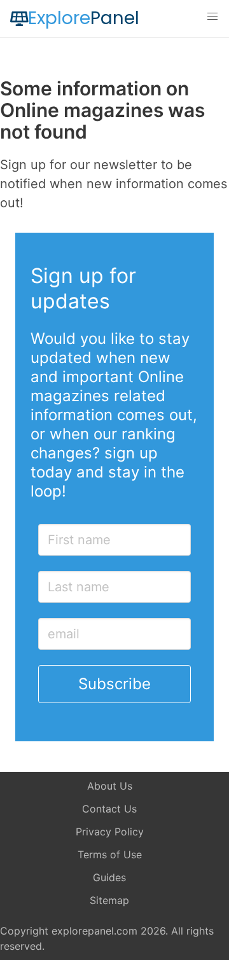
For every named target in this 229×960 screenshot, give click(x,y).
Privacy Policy (110, 831)
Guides (109, 877)
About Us (109, 785)
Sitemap (109, 900)
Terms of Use (110, 854)
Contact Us (109, 808)
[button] (212, 16)
